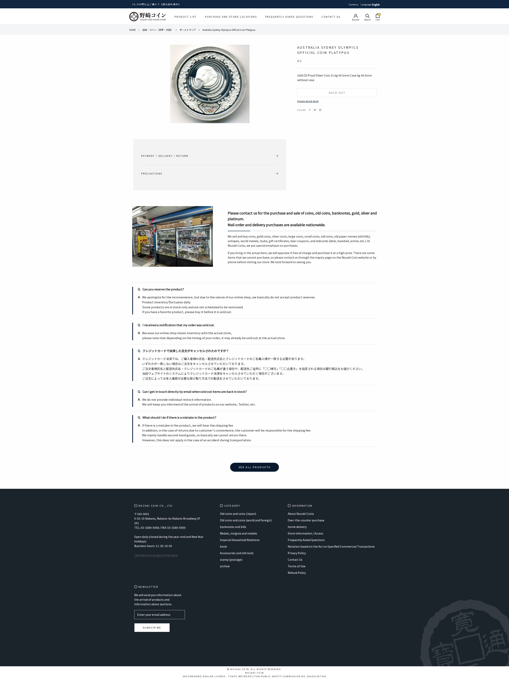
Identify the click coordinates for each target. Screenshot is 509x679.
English (376, 4)
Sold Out (337, 92)
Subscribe (152, 627)
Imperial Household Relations (240, 540)
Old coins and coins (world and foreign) (246, 520)
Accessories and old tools (237, 553)
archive (225, 566)
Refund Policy (297, 573)
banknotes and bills (233, 527)
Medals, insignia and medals (238, 533)
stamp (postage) (231, 560)
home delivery (297, 527)
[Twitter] (315, 110)
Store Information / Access (305, 533)
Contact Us (331, 16)
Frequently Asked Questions (289, 16)
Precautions (151, 173)
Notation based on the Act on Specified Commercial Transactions (331, 546)
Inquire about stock (308, 101)
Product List (186, 16)
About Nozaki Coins (301, 514)
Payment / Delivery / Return (164, 155)
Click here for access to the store (156, 555)
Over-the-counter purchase (306, 520)
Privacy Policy (297, 553)
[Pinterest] (320, 110)
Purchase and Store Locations (231, 16)
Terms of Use (296, 566)
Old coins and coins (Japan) (238, 514)
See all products (254, 467)
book (223, 546)
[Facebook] (310, 110)
